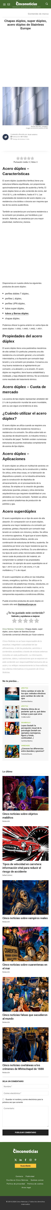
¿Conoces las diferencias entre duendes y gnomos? (32, 749)
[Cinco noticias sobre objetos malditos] (25, 793)
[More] (40, 145)
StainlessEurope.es (27, 604)
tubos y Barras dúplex (16, 313)
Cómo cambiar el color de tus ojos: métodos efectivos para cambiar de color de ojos (33, 695)
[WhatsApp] (29, 145)
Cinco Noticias (8, 629)
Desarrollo (26, 722)
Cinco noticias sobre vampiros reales (25, 918)
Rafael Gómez (7, 875)
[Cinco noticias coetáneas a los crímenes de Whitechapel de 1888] (25, 1044)
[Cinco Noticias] (25, 1151)
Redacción (6, 821)
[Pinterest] (35, 1160)
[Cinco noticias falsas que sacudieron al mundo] (25, 994)
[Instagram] (30, 1160)
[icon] (9, 4)
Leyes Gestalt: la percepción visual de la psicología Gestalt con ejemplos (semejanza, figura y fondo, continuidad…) (31, 731)
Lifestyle (24, 688)
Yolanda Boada (26, 754)
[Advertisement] (25, 60)
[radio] (14, 621)
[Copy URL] (35, 145)
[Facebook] (23, 145)
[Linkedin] (20, 1160)
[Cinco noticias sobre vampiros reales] (25, 897)
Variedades (19, 629)
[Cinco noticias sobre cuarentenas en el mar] (25, 944)
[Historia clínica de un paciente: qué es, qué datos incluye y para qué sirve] (12, 711)
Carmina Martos (26, 701)
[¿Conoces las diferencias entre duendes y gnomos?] (12, 751)
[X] (17, 145)
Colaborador (25, 717)
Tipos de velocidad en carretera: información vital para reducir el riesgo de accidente (22, 868)
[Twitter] (15, 1160)
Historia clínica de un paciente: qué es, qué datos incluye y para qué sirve (33, 711)
